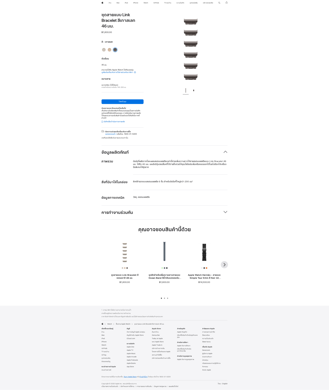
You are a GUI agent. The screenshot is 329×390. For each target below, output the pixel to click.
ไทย (219, 384)
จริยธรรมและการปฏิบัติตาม (211, 363)
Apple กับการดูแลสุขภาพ (185, 359)
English (224, 384)
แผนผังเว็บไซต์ (173, 386)
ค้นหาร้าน (155, 332)
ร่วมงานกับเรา (207, 357)
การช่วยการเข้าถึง (208, 332)
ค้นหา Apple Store (130, 377)
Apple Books (131, 363)
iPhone (104, 342)
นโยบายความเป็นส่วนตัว (110, 386)
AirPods (104, 348)
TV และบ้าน (105, 351)
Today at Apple (157, 338)
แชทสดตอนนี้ (111, 134)
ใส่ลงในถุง (122, 101)
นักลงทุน (205, 360)
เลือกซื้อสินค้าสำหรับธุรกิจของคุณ (187, 336)
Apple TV (130, 350)
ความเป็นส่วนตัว (207, 338)
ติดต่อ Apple (206, 370)
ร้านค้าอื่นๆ (144, 377)
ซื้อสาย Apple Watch (123, 324)
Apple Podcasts (132, 360)
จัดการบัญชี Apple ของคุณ (136, 332)
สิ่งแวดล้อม (206, 335)
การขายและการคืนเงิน (144, 386)
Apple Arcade (131, 357)
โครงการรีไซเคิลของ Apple (161, 351)
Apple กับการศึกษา (183, 346)
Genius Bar (156, 335)
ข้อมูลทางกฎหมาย (160, 386)
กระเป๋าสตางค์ (106, 370)
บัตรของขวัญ (106, 361)
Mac (103, 335)
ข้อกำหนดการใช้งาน (127, 386)
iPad (103, 338)
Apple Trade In (157, 345)
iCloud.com (131, 338)
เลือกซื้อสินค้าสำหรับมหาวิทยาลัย (184, 350)
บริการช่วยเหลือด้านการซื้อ (161, 358)
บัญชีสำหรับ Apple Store (135, 335)
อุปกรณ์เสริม (106, 358)
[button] (219, 3)
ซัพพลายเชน (206, 342)
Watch (109, 324)
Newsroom (206, 350)
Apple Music (131, 353)
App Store (130, 366)
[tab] (186, 90)
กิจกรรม (205, 366)
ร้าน (103, 332)
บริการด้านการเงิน (158, 348)
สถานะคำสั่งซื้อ (157, 355)
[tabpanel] (190, 48)
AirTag (104, 355)
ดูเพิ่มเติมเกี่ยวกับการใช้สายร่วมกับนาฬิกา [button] (118, 72)
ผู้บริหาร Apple (207, 353)
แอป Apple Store (158, 342)
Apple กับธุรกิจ (182, 332)
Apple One (130, 347)
